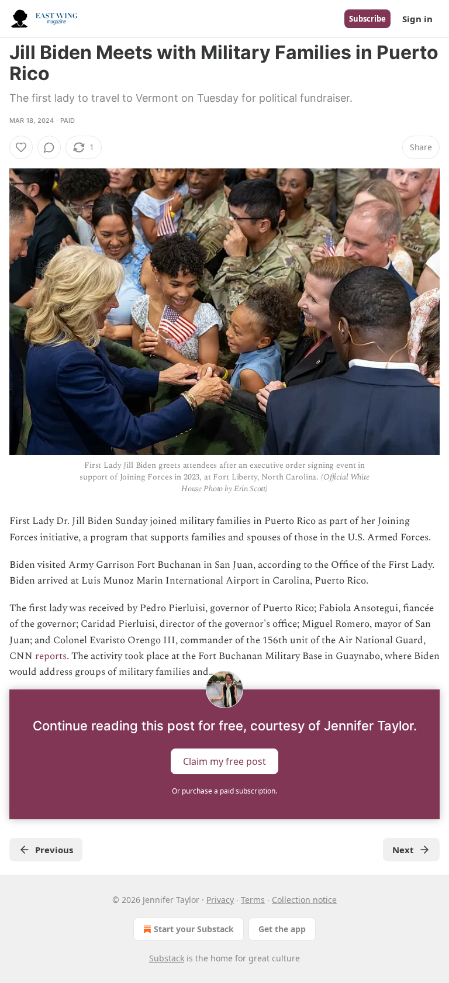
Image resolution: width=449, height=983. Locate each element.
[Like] (21, 147)
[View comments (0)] (49, 147)
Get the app (282, 928)
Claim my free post (224, 761)
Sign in (417, 19)
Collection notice (304, 899)
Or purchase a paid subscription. (224, 791)
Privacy (220, 899)
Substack (166, 958)
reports (51, 656)
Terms (253, 899)
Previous (54, 850)
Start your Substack (194, 928)
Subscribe (367, 18)
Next (403, 850)
